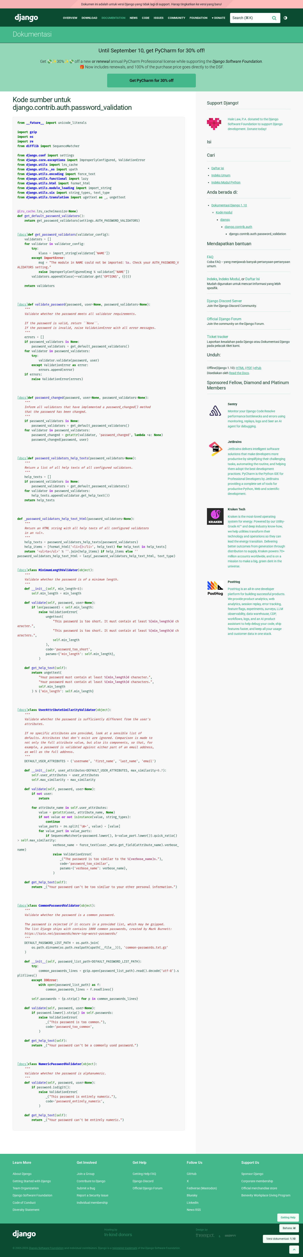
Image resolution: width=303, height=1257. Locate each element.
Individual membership (92, 1202)
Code (145, 18)
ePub (257, 368)
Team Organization (26, 1188)
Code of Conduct (24, 1202)
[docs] (22, 235)
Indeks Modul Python (225, 182)
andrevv (235, 1235)
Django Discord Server (224, 301)
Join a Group (85, 1174)
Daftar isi (217, 168)
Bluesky (192, 1195)
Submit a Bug (86, 1188)
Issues (158, 18)
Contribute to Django (91, 1181)
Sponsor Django (252, 1174)
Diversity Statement (26, 1210)
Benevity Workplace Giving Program (265, 1195)
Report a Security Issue (92, 1195)
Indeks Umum (220, 175)
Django (26, 18)
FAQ (210, 257)
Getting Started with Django (32, 1181)
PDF (249, 368)
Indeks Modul (229, 279)
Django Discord (143, 1181)
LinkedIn (193, 1202)
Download (89, 18)
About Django (22, 1174)
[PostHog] (215, 595)
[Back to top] (294, 1249)
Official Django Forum (224, 319)
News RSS (194, 1210)
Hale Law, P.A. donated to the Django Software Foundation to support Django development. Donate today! (255, 124)
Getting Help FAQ (144, 1174)
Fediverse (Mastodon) (202, 1188)
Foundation (198, 18)
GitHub (192, 1174)
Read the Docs (239, 373)
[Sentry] (215, 417)
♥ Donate (218, 18)
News (134, 18)
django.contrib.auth (238, 227)
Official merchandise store (259, 1188)
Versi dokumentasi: (280, 1238)
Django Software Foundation (32, 1195)
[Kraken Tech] (215, 523)
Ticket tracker (217, 337)
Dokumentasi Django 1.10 (229, 205)
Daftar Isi (252, 279)
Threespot (206, 1235)
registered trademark (124, 1248)
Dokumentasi (32, 34)
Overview (70, 18)
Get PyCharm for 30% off (151, 80)
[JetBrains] (215, 456)
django (225, 219)
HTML (240, 368)
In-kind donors (118, 1234)
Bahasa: (289, 1228)
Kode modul (224, 212)
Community (176, 18)
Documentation (113, 18)
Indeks (212, 279)
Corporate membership (257, 1181)
